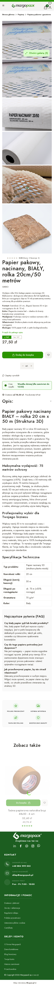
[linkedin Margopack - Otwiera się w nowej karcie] (14, 846)
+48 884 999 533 (21, 866)
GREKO (5, 286)
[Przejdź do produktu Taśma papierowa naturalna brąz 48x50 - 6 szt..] (27, 780)
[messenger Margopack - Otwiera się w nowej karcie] (26, 846)
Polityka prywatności (12, 918)
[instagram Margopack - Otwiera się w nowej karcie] (32, 846)
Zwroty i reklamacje (12, 908)
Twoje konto (9, 959)
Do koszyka (21, 802)
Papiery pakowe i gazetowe (39, 14)
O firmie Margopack (12, 944)
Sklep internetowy (23, 983)
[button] (3, 5)
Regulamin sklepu (11, 913)
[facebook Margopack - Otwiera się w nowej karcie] (20, 846)
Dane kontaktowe (11, 949)
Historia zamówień (11, 964)
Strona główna (8, 14)
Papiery (21, 14)
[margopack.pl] (38, 975)
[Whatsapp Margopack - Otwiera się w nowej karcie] (38, 846)
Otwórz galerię (38, 53)
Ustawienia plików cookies (14, 922)
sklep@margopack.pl (22, 875)
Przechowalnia (10, 969)
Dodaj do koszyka (25, 355)
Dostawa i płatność (11, 903)
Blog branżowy (10, 954)
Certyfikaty (8, 927)
